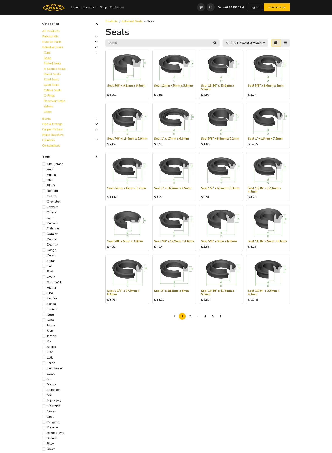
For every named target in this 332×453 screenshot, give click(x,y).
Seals (47, 58)
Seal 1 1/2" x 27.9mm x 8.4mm (123, 292)
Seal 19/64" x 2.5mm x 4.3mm (263, 292)
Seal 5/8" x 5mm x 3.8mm (125, 241)
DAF (50, 218)
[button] (211, 7)
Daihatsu (53, 228)
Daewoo (52, 223)
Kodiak (51, 347)
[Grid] (276, 43)
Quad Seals (51, 85)
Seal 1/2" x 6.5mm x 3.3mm (220, 188)
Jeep (50, 331)
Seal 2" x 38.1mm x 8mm (171, 291)
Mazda (51, 384)
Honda (51, 304)
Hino (50, 293)
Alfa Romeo (55, 164)
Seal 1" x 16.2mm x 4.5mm (172, 188)
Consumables (51, 145)
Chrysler (52, 207)
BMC (50, 180)
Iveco (50, 320)
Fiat (49, 266)
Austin (51, 175)
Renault (52, 438)
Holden (52, 298)
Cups (47, 53)
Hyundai (52, 309)
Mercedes (53, 390)
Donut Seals (52, 74)
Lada (50, 357)
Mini (49, 395)
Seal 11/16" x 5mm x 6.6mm (267, 241)
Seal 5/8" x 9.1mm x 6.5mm (126, 86)
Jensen (51, 336)
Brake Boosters (53, 135)
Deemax (52, 245)
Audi (50, 169)
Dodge (51, 250)
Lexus (51, 374)
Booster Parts (52, 42)
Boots (46, 119)
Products (111, 21)
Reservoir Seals (54, 101)
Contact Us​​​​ (277, 7)
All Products (51, 31)
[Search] (215, 43)
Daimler (52, 234)
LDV (50, 352)
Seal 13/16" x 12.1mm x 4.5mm (264, 190)
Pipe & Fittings (52, 124)
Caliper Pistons (52, 129)
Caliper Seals (53, 90)
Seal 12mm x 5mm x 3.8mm (173, 86)
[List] (285, 43)
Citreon (52, 212)
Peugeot (53, 422)
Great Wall (54, 282)
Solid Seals (51, 79)
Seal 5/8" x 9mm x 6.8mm (219, 241)
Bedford (52, 191)
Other (48, 112)
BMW (51, 185)
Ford (50, 271)
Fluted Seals (52, 63)
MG (49, 379)
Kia (49, 341)
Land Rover (54, 368)
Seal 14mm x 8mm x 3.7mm (126, 188)
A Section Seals (55, 69)
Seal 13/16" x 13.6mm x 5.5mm (217, 87)
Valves (48, 106)
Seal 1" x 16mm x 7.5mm (265, 139)
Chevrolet (53, 202)
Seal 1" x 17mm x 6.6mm (171, 139)
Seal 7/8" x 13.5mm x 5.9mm (127, 139)
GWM (51, 277)
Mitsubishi (54, 406)
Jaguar (51, 325)
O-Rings (49, 96)
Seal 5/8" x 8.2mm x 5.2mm (220, 139)
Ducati (51, 255)
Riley (50, 443)
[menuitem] (75, 7)
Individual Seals (52, 47)
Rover (51, 449)
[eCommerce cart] (201, 7)
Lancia (51, 363)
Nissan (51, 411)
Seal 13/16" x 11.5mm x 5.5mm (217, 292)
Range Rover (55, 433)
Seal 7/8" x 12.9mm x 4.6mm (174, 241)
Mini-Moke (54, 400)
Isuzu (50, 314)
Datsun (52, 239)
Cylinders (48, 140)
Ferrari (51, 261)
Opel (50, 417)
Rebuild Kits (50, 36)
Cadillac (52, 196)
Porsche (52, 427)
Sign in (255, 7)
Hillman (52, 288)
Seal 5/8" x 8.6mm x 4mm (266, 86)
